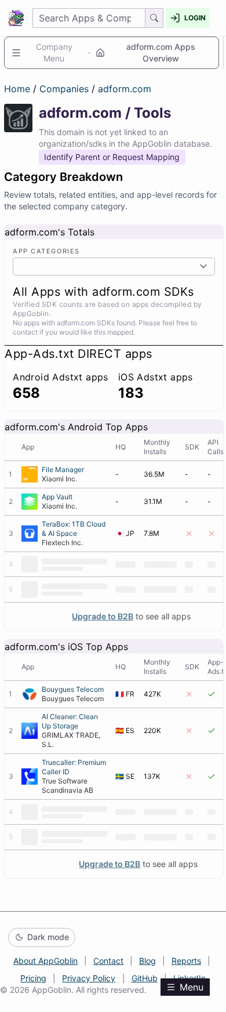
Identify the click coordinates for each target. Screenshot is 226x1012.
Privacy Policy (88, 978)
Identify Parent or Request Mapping (112, 157)
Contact (108, 961)
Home (17, 89)
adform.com (124, 89)
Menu (191, 987)
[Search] (154, 18)
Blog (147, 961)
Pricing (33, 978)
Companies (65, 89)
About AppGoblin (45, 961)
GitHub (145, 978)
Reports (186, 961)
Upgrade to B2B (102, 616)
